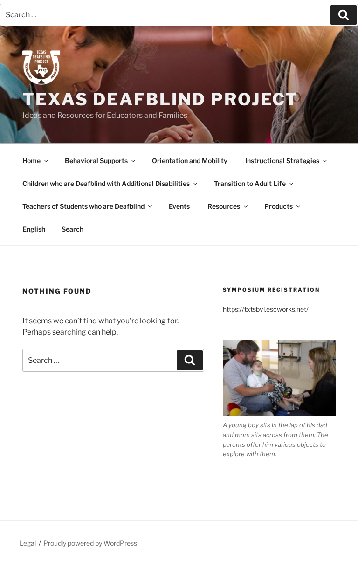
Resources (223, 206)
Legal (28, 543)
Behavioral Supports (96, 160)
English (33, 229)
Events (179, 206)
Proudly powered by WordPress (90, 543)
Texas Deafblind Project (160, 99)
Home (31, 160)
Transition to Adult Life (250, 183)
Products (278, 206)
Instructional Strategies (282, 160)
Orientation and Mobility (189, 160)
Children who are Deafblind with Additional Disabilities (106, 183)
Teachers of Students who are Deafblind (83, 206)
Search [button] (72, 229)
